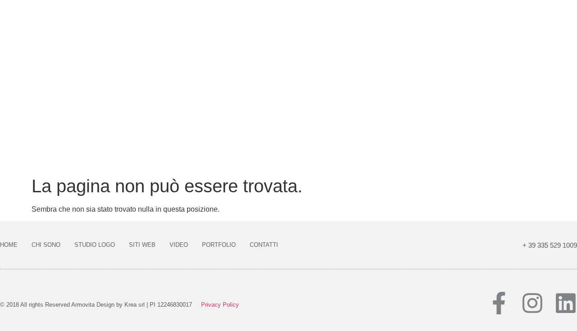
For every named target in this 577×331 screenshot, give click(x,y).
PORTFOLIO (219, 244)
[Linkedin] (565, 303)
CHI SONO (46, 244)
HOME (9, 244)
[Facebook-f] (499, 303)
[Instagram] (532, 303)
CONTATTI (264, 244)
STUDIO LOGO (94, 244)
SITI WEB (142, 244)
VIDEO (178, 244)
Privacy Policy (220, 304)
